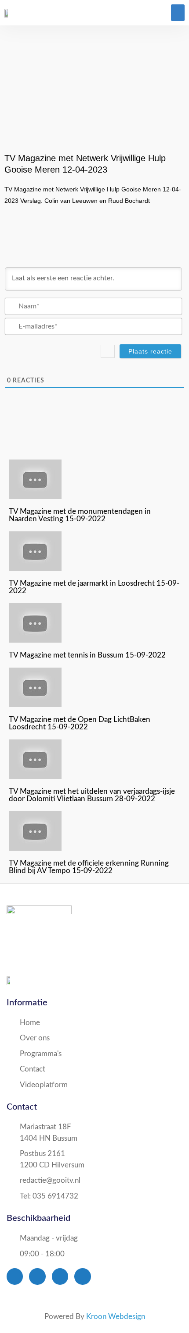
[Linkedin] (82, 1276)
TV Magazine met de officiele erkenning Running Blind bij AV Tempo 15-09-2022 (89, 866)
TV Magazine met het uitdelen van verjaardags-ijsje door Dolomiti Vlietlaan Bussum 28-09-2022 (92, 795)
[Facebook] (15, 1276)
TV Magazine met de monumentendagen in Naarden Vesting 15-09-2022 (80, 515)
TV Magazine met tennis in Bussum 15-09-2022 (87, 655)
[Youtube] (60, 1276)
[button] (178, 12)
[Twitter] (37, 1276)
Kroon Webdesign (115, 1316)
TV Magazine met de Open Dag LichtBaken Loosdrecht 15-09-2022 (79, 723)
